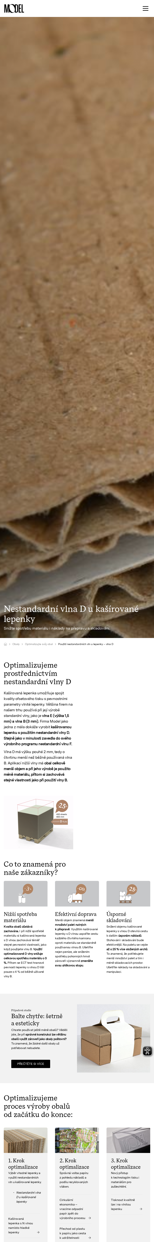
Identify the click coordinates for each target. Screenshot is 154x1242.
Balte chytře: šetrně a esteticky (36, 1019)
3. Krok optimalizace (126, 1163)
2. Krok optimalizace (74, 1163)
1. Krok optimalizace (23, 1163)
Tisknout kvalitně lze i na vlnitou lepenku (123, 1204)
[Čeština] (5, 644)
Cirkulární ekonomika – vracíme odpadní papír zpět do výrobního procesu (72, 1209)
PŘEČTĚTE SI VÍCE (30, 1064)
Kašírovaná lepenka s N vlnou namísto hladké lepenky (20, 1225)
